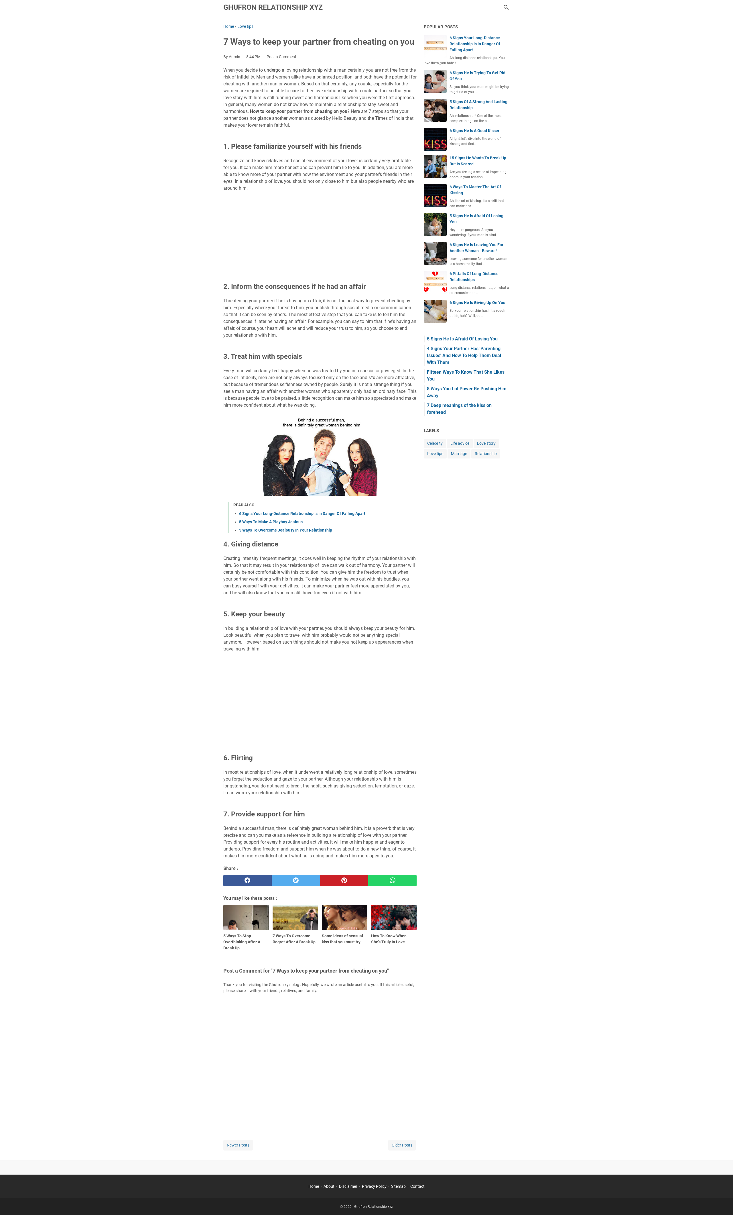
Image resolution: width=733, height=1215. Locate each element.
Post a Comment (281, 56)
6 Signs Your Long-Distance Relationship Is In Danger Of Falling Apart (302, 513)
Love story (486, 443)
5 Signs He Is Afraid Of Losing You (462, 339)
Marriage (459, 453)
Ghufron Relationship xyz (273, 7)
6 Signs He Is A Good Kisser (474, 130)
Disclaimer (348, 1186)
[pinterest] (344, 880)
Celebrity (435, 443)
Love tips (435, 453)
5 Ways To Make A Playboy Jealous (271, 522)
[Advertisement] (320, 235)
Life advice (459, 443)
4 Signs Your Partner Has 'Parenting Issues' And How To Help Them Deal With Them (464, 355)
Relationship (486, 453)
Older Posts (402, 1145)
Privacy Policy (374, 1186)
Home (313, 1186)
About (329, 1186)
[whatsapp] (392, 880)
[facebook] (247, 880)
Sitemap (398, 1186)
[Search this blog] (506, 7)
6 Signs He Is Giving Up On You (477, 302)
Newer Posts (238, 1145)
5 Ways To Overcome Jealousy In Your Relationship (285, 530)
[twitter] (296, 880)
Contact (417, 1186)
